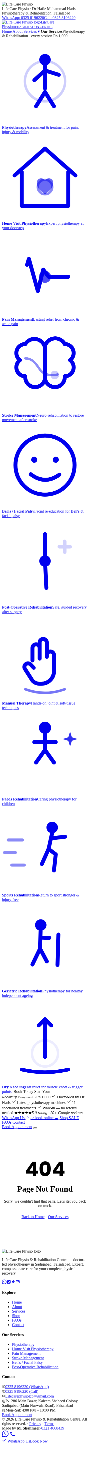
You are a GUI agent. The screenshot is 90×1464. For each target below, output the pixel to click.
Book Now (39, 1441)
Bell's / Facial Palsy (27, 1362)
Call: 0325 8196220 (60, 17)
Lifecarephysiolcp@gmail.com (29, 1396)
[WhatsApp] (4, 1283)
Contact (18, 1122)
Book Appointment (17, 1127)
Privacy (35, 1424)
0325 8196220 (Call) (21, 1391)
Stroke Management (28, 1358)
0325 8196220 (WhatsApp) (27, 1387)
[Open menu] (35, 1128)
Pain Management (26, 1353)
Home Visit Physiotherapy (33, 1349)
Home (7, 31)
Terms (49, 1424)
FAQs (7, 1122)
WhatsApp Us (14, 1118)
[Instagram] (8, 1283)
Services (32, 31)
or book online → (44, 1118)
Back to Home (33, 1217)
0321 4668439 (52, 1428)
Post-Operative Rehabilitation (35, 1367)
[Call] (13, 1436)
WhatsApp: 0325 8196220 (23, 17)
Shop (69, 1118)
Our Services (58, 1217)
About (17, 31)
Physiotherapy (23, 1344)
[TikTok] (13, 1283)
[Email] (18, 1283)
